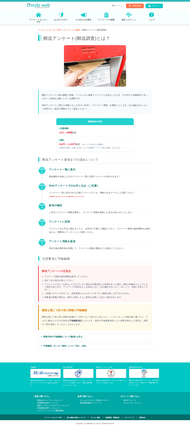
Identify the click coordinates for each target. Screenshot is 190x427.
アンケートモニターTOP (49, 30)
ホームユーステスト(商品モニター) (94, 400)
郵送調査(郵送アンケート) (90, 403)
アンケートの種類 (71, 30)
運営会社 (142, 417)
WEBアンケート (129, 400)
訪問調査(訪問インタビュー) (48, 408)
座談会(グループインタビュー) (49, 400)
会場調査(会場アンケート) (47, 403)
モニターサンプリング (132, 403)
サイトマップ (118, 6)
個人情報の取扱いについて (76, 417)
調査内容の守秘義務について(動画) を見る (62, 337)
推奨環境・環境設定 (112, 417)
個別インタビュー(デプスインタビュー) (53, 405)
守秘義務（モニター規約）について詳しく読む (65, 346)
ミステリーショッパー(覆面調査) (50, 411)
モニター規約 (95, 417)
